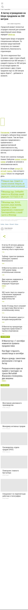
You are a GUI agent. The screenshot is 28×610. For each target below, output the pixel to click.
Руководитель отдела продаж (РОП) (10, 448)
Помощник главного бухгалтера (10, 472)
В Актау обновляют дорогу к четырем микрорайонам (13, 318)
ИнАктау (11, 34)
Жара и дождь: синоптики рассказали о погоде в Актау (13, 361)
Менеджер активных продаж (13, 426)
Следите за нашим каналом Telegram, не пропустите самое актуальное (13, 183)
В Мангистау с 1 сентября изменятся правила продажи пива (13, 343)
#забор (2, 224)
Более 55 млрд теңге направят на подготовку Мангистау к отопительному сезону (14, 308)
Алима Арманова (9, 228)
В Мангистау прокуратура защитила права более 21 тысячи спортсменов (12, 329)
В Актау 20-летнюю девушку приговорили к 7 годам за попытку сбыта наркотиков (13, 247)
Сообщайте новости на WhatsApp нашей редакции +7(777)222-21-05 (12, 194)
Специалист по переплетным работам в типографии (14, 495)
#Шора (16, 224)
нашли (3, 174)
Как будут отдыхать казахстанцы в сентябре (13, 352)
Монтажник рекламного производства (12, 404)
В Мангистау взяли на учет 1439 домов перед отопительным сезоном (12, 270)
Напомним (5, 132)
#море (7, 224)
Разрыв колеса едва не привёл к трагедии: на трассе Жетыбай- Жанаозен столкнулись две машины (12, 373)
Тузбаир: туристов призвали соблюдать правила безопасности (13, 258)
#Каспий (11, 224)
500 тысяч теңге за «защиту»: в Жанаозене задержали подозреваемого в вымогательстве (13, 295)
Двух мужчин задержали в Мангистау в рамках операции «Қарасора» (12, 281)
